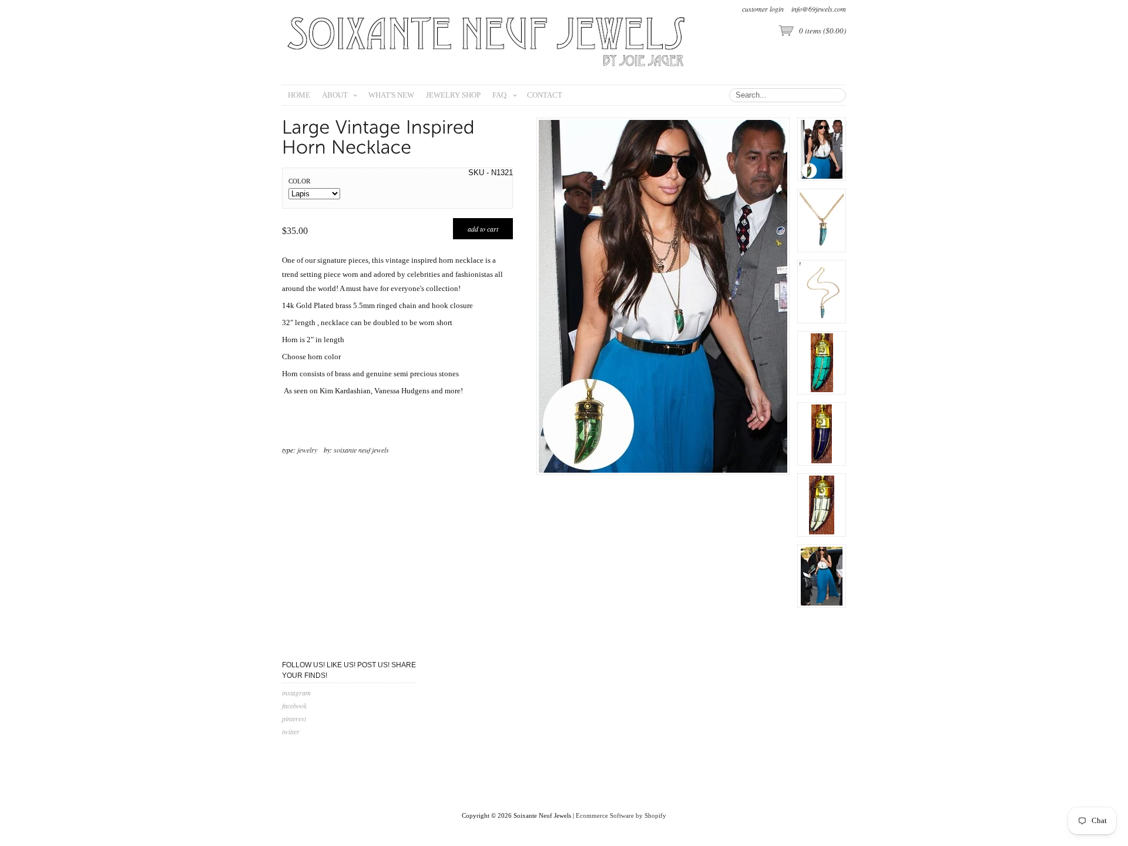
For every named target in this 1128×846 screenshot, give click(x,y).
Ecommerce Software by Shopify (621, 815)
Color (299, 181)
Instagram (296, 692)
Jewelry (307, 449)
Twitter (291, 731)
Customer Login (763, 9)
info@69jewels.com (818, 9)
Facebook (294, 705)
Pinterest (294, 718)
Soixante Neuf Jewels (361, 449)
